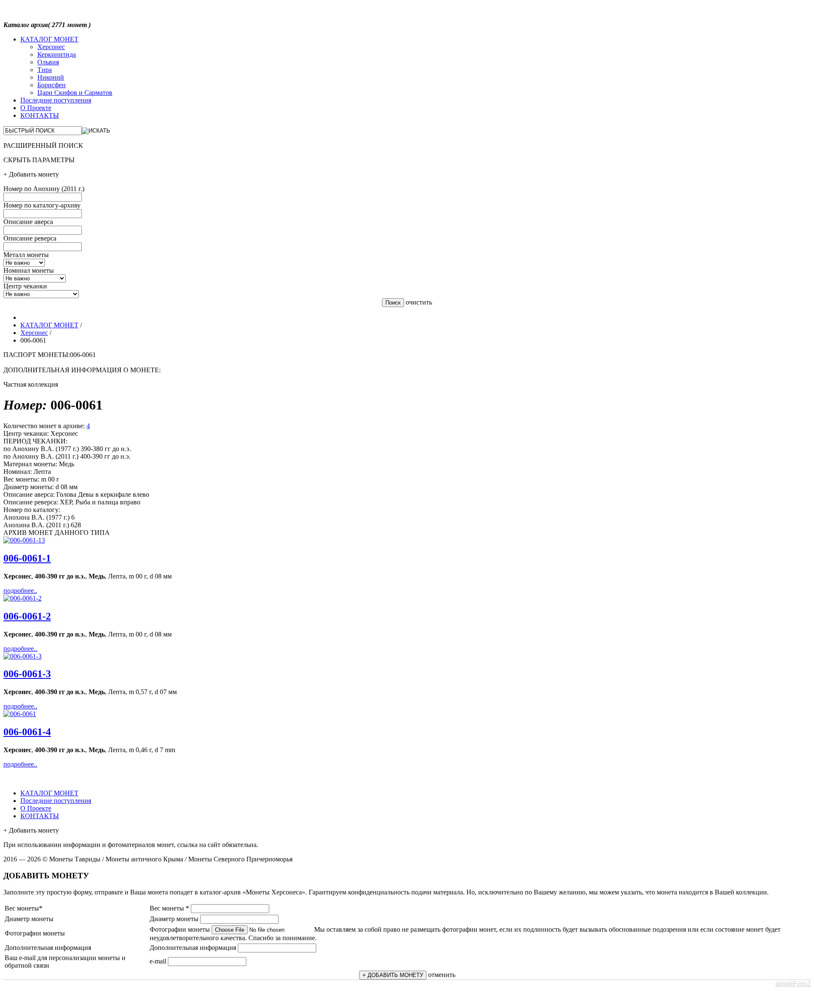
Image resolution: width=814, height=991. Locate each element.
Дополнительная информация (193, 947)
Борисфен (51, 85)
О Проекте (35, 107)
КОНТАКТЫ (39, 115)
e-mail (158, 961)
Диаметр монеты (174, 918)
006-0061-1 (27, 558)
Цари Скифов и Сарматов (74, 92)
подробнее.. (20, 590)
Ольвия (48, 62)
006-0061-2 (27, 616)
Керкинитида (56, 54)
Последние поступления (55, 100)
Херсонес (51, 46)
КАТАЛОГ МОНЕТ (49, 39)
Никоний (50, 77)
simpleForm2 (793, 983)
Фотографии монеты (180, 929)
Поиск (393, 302)
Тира (44, 69)
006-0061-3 (27, 673)
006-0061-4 (27, 731)
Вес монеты (169, 908)
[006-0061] (24, 540)
